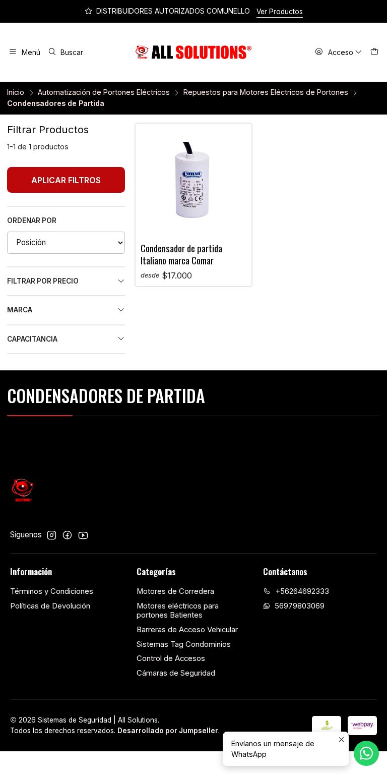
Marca (19, 310)
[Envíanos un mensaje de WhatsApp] (366, 753)
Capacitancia (32, 339)
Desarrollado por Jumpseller (167, 731)
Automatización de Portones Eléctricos (104, 92)
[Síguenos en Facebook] (67, 535)
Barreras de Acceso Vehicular (187, 629)
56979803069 (300, 606)
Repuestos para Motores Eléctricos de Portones (265, 92)
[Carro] (374, 52)
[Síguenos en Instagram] (51, 535)
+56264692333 (302, 591)
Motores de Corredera (175, 591)
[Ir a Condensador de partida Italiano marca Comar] (193, 182)
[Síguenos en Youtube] (83, 535)
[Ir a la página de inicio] (194, 52)
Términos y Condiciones (51, 591)
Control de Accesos (171, 658)
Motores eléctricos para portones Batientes (178, 610)
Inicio (15, 92)
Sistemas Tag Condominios (184, 644)
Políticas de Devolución (50, 606)
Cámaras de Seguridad (176, 673)
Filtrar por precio (43, 281)
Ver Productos (279, 12)
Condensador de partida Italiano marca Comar (181, 254)
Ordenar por (31, 220)
